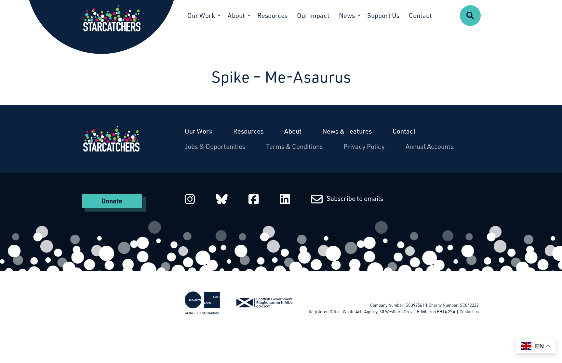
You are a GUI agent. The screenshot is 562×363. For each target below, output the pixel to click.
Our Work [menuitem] (201, 15)
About (292, 131)
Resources (248, 131)
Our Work (198, 131)
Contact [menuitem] (420, 15)
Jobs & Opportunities (215, 146)
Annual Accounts (430, 146)
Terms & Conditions (294, 146)
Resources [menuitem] (272, 15)
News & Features (347, 131)
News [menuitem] (347, 15)
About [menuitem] (236, 15)
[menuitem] (470, 15)
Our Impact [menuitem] (313, 15)
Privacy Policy (364, 146)
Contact (404, 131)
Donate (111, 201)
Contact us (469, 311)
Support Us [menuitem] (383, 15)
